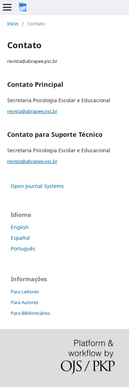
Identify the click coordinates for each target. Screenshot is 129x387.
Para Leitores (25, 291)
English (20, 227)
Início (13, 23)
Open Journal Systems (37, 186)
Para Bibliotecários (30, 313)
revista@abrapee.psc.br (32, 111)
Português (23, 248)
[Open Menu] (7, 7)
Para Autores (24, 302)
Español (20, 237)
